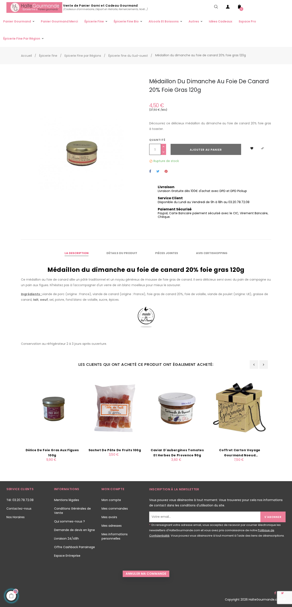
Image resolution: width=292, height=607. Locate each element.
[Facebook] (275, 593)
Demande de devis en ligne (74, 530)
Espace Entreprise (67, 555)
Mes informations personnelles (115, 536)
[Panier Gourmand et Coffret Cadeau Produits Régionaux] (34, 7)
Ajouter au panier (206, 150)
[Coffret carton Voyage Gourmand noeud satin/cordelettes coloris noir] (240, 408)
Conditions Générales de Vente (72, 510)
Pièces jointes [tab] (166, 253)
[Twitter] (282, 593)
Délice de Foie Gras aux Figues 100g (52, 452)
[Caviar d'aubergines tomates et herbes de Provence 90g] (177, 408)
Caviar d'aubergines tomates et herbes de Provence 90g (177, 452)
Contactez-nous (18, 508)
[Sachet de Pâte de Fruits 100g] (115, 408)
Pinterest (166, 172)
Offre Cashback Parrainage (74, 547)
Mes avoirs (109, 517)
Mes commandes (115, 508)
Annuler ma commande (146, 573)
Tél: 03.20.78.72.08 (20, 500)
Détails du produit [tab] (121, 253)
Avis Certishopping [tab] (211, 253)
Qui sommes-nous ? (69, 521)
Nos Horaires (15, 517)
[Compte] (227, 7)
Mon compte (111, 500)
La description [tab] (76, 253)
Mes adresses (112, 526)
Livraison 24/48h (66, 538)
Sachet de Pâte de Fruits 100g (114, 450)
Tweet (157, 172)
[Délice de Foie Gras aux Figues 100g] (52, 408)
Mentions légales (66, 500)
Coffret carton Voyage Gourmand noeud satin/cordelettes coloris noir (240, 453)
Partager (150, 172)
